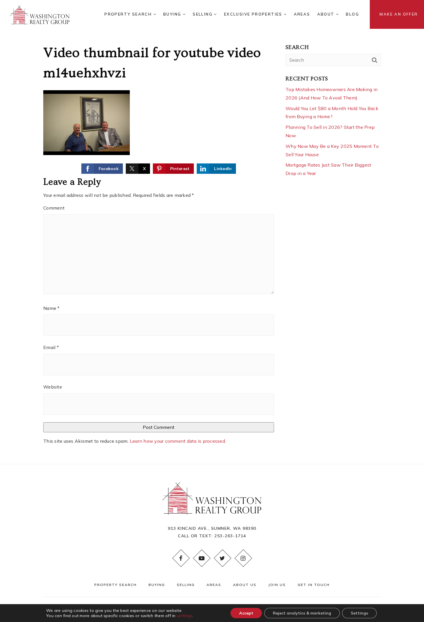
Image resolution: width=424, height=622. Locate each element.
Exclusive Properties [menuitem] (254, 14)
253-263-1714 (230, 535)
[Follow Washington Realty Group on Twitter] (222, 558)
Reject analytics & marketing (302, 613)
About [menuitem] (326, 14)
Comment (54, 208)
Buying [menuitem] (173, 14)
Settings (359, 613)
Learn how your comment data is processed (177, 441)
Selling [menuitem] (203, 14)
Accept (246, 613)
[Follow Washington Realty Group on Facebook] (181, 558)
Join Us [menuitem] (277, 585)
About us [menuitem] (244, 585)
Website (52, 387)
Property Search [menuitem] (128, 14)
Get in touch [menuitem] (314, 585)
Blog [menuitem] (352, 14)
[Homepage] (40, 14)
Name (51, 308)
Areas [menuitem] (302, 14)
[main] (212, 232)
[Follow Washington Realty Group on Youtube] (201, 558)
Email (51, 347)
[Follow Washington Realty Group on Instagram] (243, 558)
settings (184, 615)
